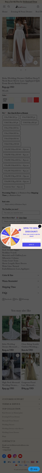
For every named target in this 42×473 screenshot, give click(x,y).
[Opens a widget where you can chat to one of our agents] (34, 469)
